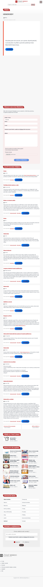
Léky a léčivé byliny (8, 511)
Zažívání (6, 521)
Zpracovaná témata (26, 518)
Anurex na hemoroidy (15, 451)
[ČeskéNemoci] (21, 2)
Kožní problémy (7, 508)
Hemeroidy (6, 233)
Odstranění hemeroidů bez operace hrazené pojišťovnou (17, 333)
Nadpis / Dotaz (8, 117)
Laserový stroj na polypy (9, 361)
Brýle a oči (12, 485)
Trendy (23, 508)
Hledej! (33, 4)
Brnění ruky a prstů (15, 480)
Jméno (6, 121)
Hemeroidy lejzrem (8, 381)
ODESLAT (21, 545)
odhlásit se (26, 542)
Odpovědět (9, 49)
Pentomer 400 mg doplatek (9, 426)
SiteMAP (3, 569)
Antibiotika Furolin (33, 455)
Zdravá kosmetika (26, 502)
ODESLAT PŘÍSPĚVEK (21, 160)
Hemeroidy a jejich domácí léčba (14, 461)
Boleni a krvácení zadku (9, 200)
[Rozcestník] (41, 2)
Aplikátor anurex (7, 301)
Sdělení (6, 133)
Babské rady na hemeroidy (32, 461)
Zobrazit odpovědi (13, 213)
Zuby (5, 514)
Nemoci (5, 502)
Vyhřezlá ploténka (14, 476)
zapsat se (18, 542)
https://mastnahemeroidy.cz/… (30, 175)
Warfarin (31, 471)
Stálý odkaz (12, 179)
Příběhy (23, 514)
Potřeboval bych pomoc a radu (11, 185)
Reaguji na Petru (7, 315)
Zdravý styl (24, 499)
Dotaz (4, 171)
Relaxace (24, 505)
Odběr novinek (5, 563)
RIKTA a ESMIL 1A (35, 426)
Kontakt (24, 521)
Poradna (24, 511)
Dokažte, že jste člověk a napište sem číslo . (17, 129)
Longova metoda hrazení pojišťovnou (12, 268)
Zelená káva (13, 455)
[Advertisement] (22, 29)
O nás (3, 561)
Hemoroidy (6, 286)
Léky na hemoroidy (33, 451)
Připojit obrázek (8, 152)
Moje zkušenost (7, 250)
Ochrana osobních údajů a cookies (9, 567)
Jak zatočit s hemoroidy (13, 438)
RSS (2, 571)
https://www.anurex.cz (20, 325)
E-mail (6, 125)
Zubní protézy (32, 476)
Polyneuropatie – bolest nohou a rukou (34, 466)
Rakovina (6, 505)
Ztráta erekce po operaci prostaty (14, 471)
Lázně (5, 518)
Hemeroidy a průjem (8, 399)
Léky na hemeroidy (33, 480)
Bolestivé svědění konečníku (33, 486)
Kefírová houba (14, 465)
